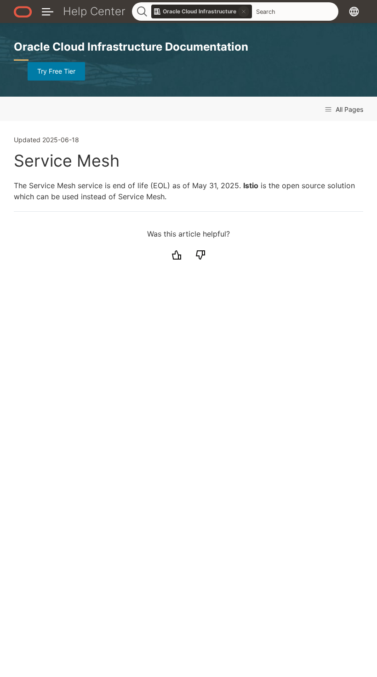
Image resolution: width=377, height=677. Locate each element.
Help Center (94, 11)
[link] (201, 11)
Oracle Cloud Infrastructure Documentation (131, 46)
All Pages (348, 109)
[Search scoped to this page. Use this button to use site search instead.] (243, 11)
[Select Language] (354, 11)
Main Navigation (48, 11)
